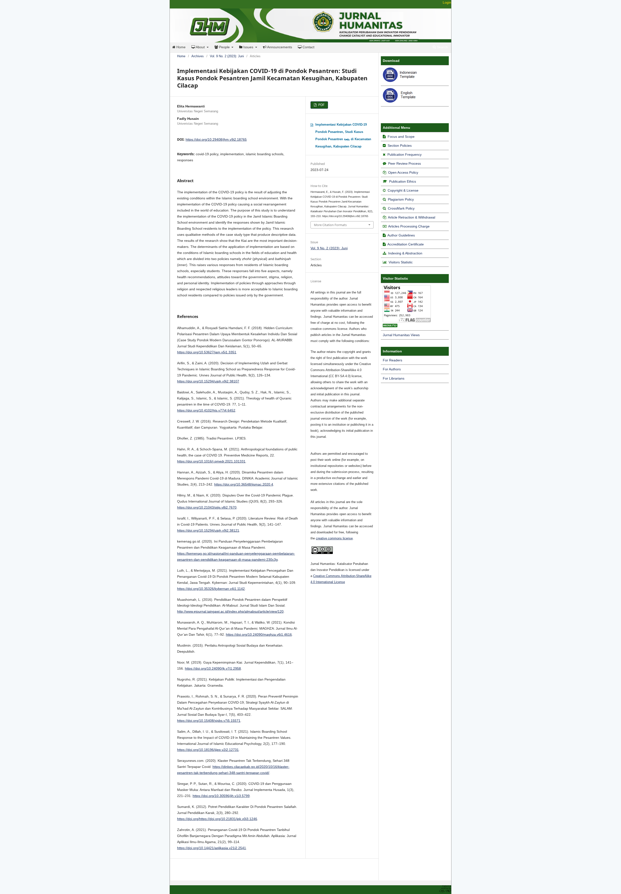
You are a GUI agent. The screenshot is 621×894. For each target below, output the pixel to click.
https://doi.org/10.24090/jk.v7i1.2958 (213, 668)
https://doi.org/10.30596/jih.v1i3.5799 (221, 796)
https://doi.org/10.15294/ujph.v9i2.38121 (208, 530)
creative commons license (334, 538)
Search (442, 47)
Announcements (279, 47)
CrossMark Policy (401, 208)
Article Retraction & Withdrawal (411, 217)
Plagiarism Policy (401, 199)
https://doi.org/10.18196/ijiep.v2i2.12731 (208, 750)
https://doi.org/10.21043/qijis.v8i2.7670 (207, 507)
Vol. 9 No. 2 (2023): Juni (227, 56)
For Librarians (393, 378)
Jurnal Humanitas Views (401, 335)
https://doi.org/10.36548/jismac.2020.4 (243, 484)
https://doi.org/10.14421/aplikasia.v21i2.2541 (211, 848)
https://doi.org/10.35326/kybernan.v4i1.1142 (211, 589)
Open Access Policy (403, 172)
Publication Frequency (404, 154)
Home (180, 47)
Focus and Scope (401, 136)
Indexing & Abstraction (405, 253)
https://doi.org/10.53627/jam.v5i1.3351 (206, 352)
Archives (197, 56)
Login (447, 2)
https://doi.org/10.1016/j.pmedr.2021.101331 (211, 461)
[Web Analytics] (390, 326)
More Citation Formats (330, 225)
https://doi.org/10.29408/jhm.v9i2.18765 (216, 139)
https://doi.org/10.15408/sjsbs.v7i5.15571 (208, 721)
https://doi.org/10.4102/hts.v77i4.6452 (206, 410)
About (200, 47)
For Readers (392, 360)
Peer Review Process (404, 163)
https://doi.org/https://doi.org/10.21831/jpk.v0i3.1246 (217, 819)
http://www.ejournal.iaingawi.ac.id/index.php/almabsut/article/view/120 (230, 611)
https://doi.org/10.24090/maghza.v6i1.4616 (259, 634)
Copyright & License (403, 190)
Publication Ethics (402, 181)
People (224, 47)
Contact (308, 47)
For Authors (392, 369)
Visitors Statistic (401, 262)
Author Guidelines (401, 235)
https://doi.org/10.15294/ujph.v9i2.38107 (208, 381)
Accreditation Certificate (405, 244)
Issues (248, 47)
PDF (321, 105)
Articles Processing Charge (408, 226)
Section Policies (400, 145)
